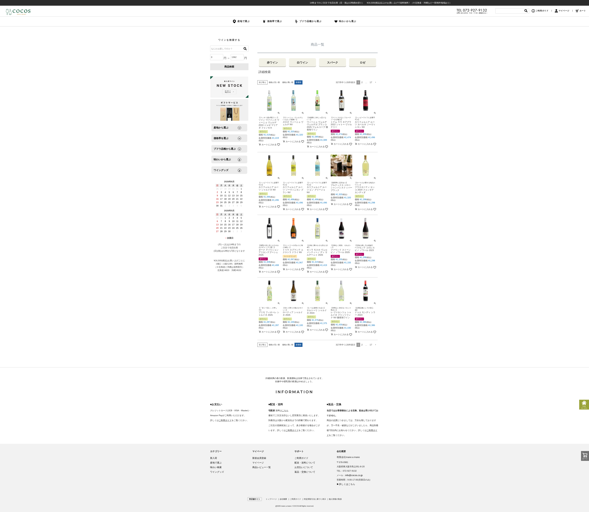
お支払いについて (303, 467)
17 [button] (371, 82)
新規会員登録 (259, 458)
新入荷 (213, 458)
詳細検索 (264, 72)
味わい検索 (216, 467)
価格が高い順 (287, 82)
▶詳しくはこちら (346, 484)
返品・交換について (304, 472)
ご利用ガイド (542, 11)
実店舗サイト (254, 499)
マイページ (564, 11)
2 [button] (362, 82)
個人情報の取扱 (335, 499)
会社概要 (283, 499)
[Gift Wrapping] (229, 87)
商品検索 (229, 66)
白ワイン (302, 62)
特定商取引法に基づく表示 (315, 499)
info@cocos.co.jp (354, 475)
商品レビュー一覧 (261, 467)
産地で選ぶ (216, 462)
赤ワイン (272, 62)
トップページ (271, 499)
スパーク (332, 62)
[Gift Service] (229, 110)
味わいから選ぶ (347, 21)
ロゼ (362, 62)
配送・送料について (304, 462)
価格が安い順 (274, 82)
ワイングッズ (217, 472)
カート (582, 11)
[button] (375, 82)
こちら (285, 410)
